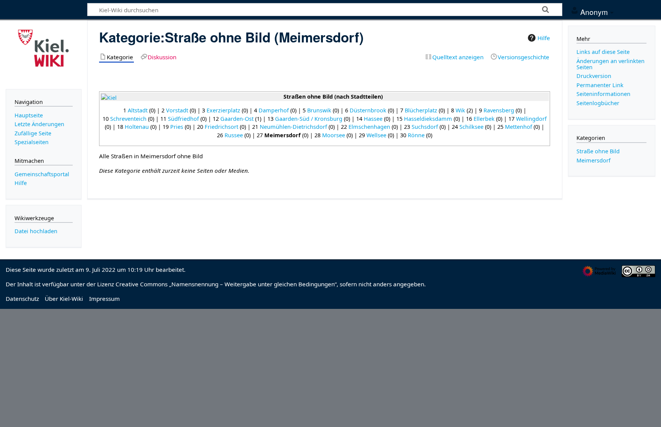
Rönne (416, 135)
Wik (460, 110)
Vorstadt (177, 110)
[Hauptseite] (43, 53)
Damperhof (274, 110)
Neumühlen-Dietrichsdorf (293, 126)
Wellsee (376, 135)
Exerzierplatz (223, 110)
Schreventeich (128, 118)
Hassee (373, 118)
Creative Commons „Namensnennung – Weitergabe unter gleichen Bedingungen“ (226, 284)
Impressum (104, 298)
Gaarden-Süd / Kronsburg (308, 118)
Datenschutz (22, 298)
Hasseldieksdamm (428, 118)
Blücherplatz (421, 110)
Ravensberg (499, 110)
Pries (176, 126)
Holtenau (137, 126)
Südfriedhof (183, 118)
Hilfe (543, 38)
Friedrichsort (221, 126)
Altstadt (138, 110)
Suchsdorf (425, 126)
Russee (234, 135)
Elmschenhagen (369, 126)
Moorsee (333, 135)
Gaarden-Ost (237, 118)
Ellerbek (484, 118)
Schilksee (471, 126)
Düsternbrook (368, 110)
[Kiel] (109, 97)
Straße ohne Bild (598, 151)
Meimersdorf (593, 160)
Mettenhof (518, 126)
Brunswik (319, 110)
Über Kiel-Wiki (64, 298)
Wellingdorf (531, 118)
